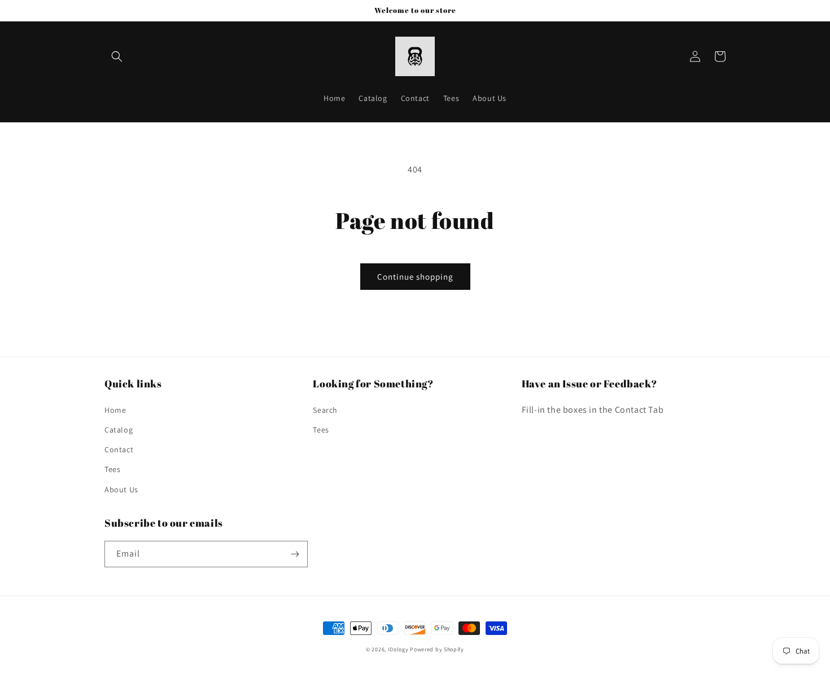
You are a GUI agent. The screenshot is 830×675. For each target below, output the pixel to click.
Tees (112, 469)
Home (115, 410)
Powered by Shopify (437, 649)
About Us (121, 489)
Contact (118, 449)
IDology (398, 649)
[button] (116, 56)
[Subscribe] (294, 554)
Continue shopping (415, 276)
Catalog (118, 430)
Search (325, 410)
